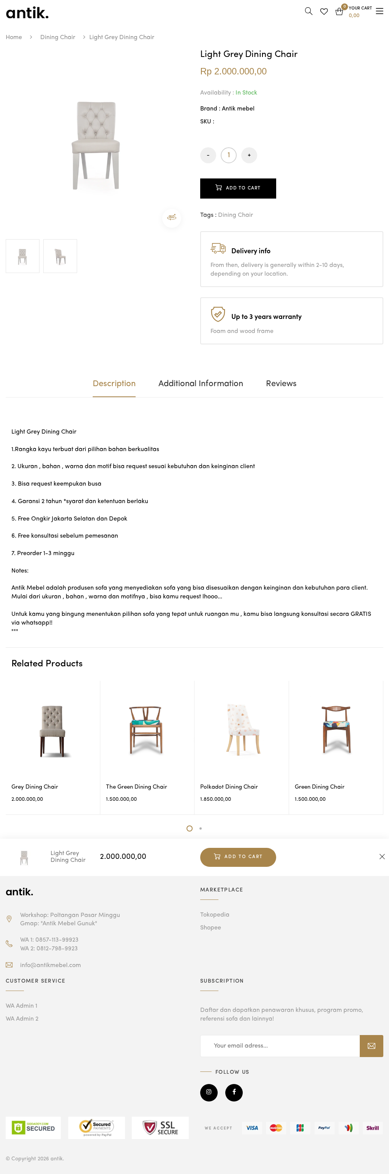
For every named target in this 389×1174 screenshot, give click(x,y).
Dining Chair (57, 38)
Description (114, 384)
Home (14, 38)
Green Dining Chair (320, 787)
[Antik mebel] (21, 891)
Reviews (281, 384)
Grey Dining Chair (34, 787)
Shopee (210, 928)
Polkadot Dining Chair (229, 787)
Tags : (208, 215)
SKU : (207, 122)
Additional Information (200, 384)
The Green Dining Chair (136, 787)
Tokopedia (214, 915)
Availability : (217, 93)
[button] (353, 12)
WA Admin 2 (22, 1019)
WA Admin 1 (21, 1006)
